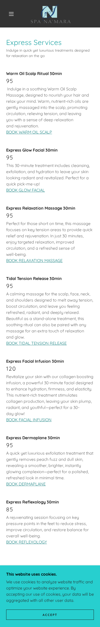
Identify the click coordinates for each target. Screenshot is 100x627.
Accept (50, 615)
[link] (51, 13)
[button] (11, 14)
